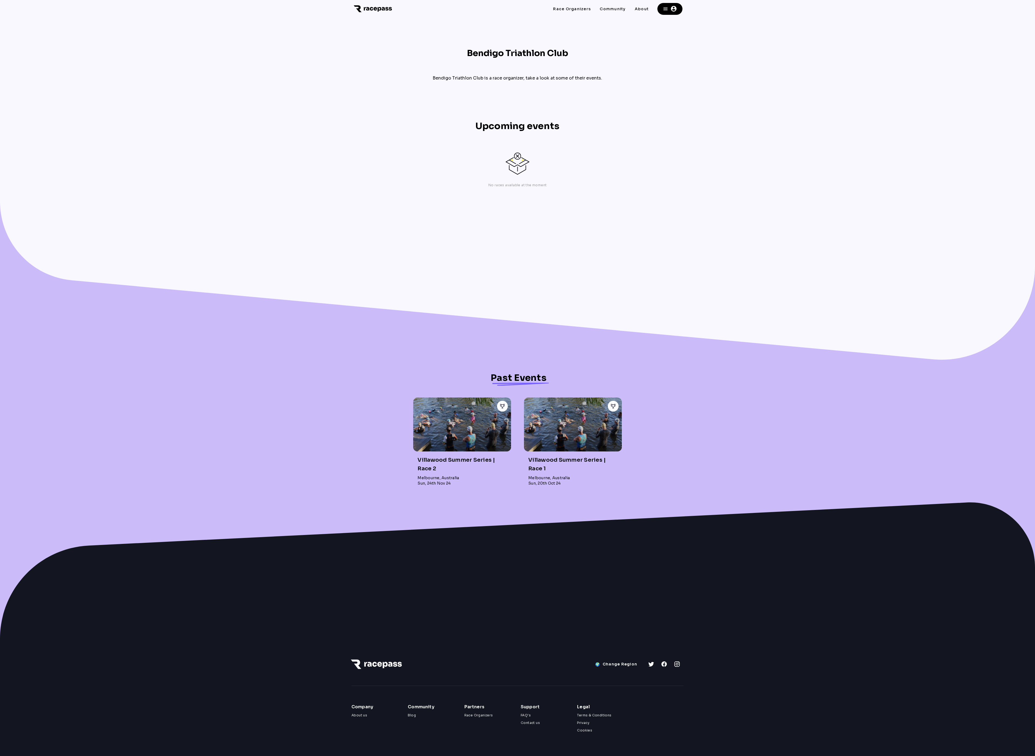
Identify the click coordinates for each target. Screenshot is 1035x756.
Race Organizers (478, 715)
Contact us (530, 723)
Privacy (583, 723)
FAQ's (526, 715)
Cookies (584, 730)
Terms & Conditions (594, 715)
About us (359, 715)
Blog (412, 715)
